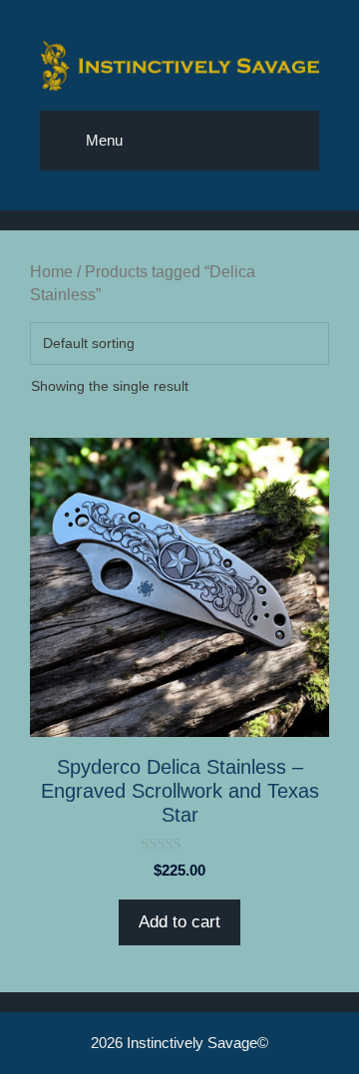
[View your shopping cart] (234, 141)
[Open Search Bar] (289, 141)
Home (51, 271)
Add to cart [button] (179, 921)
